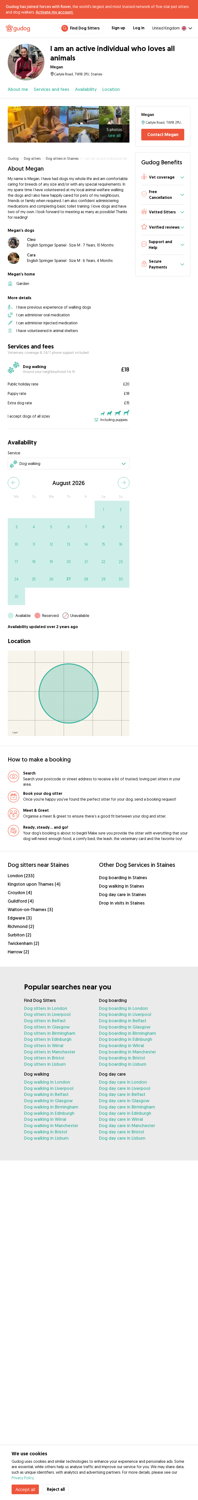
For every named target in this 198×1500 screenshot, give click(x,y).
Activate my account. (54, 12)
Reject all (56, 1489)
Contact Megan (162, 134)
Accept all (25, 1489)
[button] (162, 177)
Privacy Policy (23, 1477)
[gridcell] (103, 509)
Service (14, 452)
